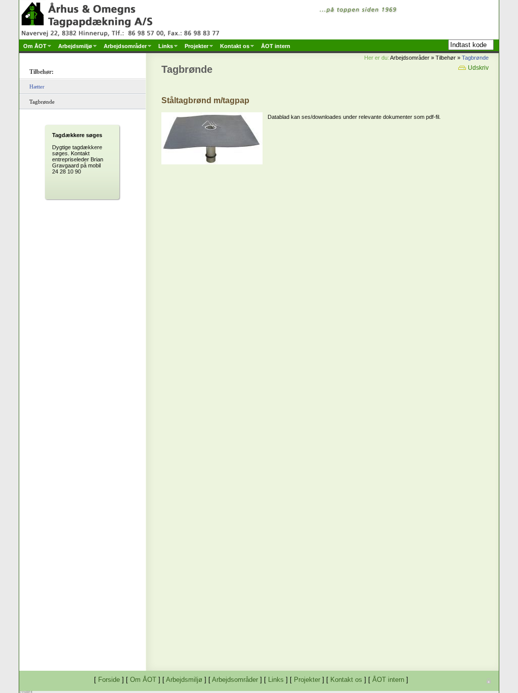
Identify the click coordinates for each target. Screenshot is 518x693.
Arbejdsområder (235, 679)
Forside (109, 679)
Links (276, 679)
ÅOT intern (388, 679)
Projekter (307, 679)
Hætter (37, 86)
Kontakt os (346, 679)
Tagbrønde (475, 58)
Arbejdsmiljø (184, 679)
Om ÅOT (143, 679)
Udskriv (477, 67)
